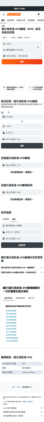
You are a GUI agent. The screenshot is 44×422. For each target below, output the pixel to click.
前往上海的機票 (11, 332)
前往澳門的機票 (11, 335)
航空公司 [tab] (31, 298)
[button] (41, 8)
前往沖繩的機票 (11, 320)
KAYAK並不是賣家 (10, 408)
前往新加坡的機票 (12, 338)
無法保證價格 (29, 401)
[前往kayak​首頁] (14, 14)
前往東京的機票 (11, 311)
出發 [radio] (9, 112)
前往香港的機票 (11, 323)
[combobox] (24, 126)
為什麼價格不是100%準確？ (13, 416)
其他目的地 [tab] (8, 298)
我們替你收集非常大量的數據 (14, 412)
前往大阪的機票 (11, 314)
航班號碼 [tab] (6, 219)
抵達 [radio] (2, 112)
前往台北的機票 (11, 326)
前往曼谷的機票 (11, 329)
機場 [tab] (13, 219)
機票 (13, 387)
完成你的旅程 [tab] (20, 298)
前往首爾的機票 (11, 317)
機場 (18, 387)
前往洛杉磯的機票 (12, 341)
